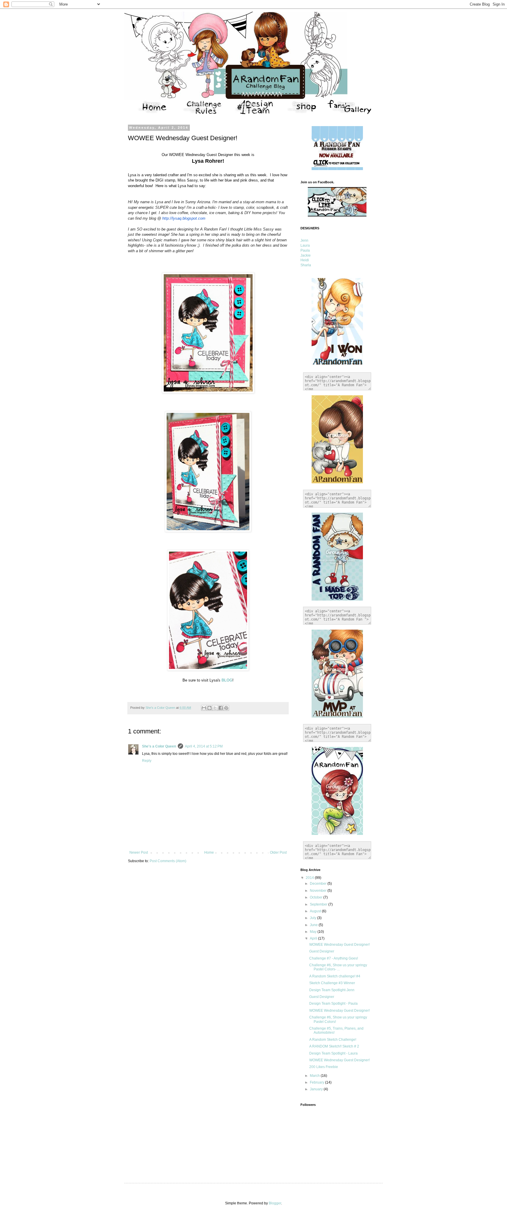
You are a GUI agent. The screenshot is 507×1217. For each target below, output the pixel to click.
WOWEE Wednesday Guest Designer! (339, 945)
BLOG (227, 680)
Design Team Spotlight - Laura (333, 1053)
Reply (146, 761)
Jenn (304, 240)
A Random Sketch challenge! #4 (334, 976)
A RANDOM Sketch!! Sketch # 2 (334, 1046)
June (314, 925)
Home (209, 852)
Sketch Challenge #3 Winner (332, 983)
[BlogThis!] (209, 708)
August (316, 911)
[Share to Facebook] (221, 708)
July (313, 918)
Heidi (304, 260)
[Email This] (204, 708)
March (315, 1076)
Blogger (275, 1203)
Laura (305, 245)
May (313, 932)
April (314, 938)
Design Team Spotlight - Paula (333, 1003)
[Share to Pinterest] (226, 708)
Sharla (305, 265)
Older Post (278, 852)
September (319, 904)
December (318, 884)
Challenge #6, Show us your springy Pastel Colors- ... (338, 967)
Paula (305, 250)
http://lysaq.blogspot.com (183, 218)
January (317, 1089)
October (316, 897)
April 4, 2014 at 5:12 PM (204, 746)
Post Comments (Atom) (168, 861)
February (317, 1082)
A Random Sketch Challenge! (332, 1040)
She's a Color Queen (159, 746)
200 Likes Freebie (323, 1067)
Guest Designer (321, 951)
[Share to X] (215, 708)
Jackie (305, 255)
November (318, 891)
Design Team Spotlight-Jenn (331, 990)
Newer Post (138, 852)
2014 (310, 878)
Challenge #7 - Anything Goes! (333, 958)
